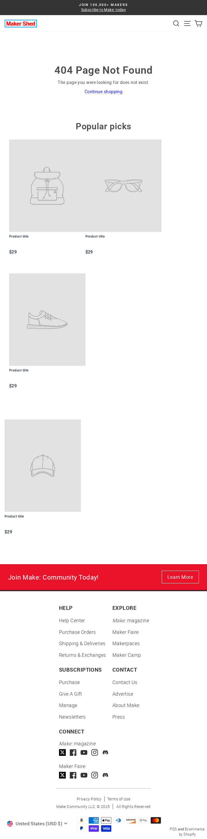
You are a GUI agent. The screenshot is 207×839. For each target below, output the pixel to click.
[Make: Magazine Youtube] (84, 752)
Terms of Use (118, 798)
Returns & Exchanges (82, 655)
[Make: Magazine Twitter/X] (62, 752)
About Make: (126, 705)
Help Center (72, 620)
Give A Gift (70, 694)
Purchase (69, 682)
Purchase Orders (77, 632)
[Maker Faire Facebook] (73, 775)
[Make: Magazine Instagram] (94, 752)
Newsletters (72, 716)
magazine (130, 620)
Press (118, 716)
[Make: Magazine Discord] (105, 752)
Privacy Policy (89, 798)
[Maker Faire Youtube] (84, 775)
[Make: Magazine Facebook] (73, 752)
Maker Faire (125, 632)
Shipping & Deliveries (82, 643)
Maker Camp (126, 655)
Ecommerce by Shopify (192, 832)
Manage (68, 705)
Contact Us (124, 682)
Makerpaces (126, 643)
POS (173, 829)
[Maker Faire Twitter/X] (62, 775)
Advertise (122, 694)
